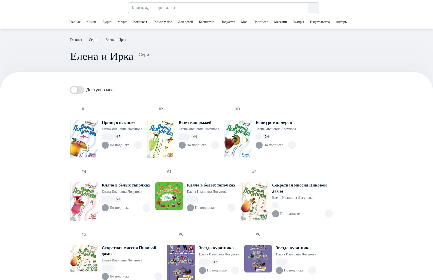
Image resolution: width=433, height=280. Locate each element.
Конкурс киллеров (274, 122)
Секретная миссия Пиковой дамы (299, 188)
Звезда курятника (216, 247)
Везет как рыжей (195, 122)
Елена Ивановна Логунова (122, 129)
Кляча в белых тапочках (126, 185)
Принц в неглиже (118, 122)
